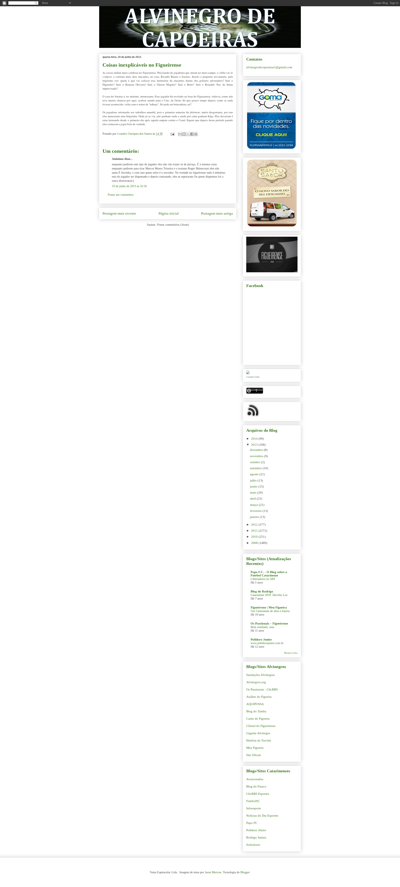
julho (254, 480)
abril (253, 498)
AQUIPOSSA (255, 704)
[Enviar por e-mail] (180, 134)
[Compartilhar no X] (188, 134)
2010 (255, 536)
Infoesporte (253, 808)
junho (254, 486)
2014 (255, 438)
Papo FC (251, 823)
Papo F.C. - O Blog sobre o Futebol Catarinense (269, 573)
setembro (256, 468)
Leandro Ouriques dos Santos (135, 133)
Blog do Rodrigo (262, 591)
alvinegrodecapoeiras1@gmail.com (269, 67)
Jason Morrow (213, 872)
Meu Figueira (255, 747)
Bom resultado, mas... (263, 627)
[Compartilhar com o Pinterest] (196, 134)
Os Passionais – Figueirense (269, 623)
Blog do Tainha (256, 711)
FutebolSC (253, 801)
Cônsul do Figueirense (260, 726)
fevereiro (256, 511)
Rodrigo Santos (256, 837)
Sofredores (253, 844)
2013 (255, 444)
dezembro (257, 450)
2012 (255, 524)
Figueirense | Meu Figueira (269, 607)
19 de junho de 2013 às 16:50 (129, 186)
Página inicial (169, 213)
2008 (255, 543)
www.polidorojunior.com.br (267, 643)
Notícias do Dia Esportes (262, 815)
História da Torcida (258, 740)
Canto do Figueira (258, 718)
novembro (257, 456)
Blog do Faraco (256, 786)
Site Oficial (253, 755)
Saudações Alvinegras (260, 675)
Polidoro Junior (261, 639)
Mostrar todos (291, 653)
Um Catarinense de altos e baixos (270, 611)
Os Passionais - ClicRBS (262, 689)
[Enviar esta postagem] (172, 133)
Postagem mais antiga (217, 213)
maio (253, 492)
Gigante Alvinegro (258, 733)
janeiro (255, 517)
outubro (255, 462)
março (254, 504)
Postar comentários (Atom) (173, 224)
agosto (254, 474)
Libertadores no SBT (263, 579)
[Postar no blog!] (184, 134)
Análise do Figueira (259, 696)
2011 (255, 530)
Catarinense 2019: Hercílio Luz (269, 595)
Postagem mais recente (119, 213)
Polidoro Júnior (256, 830)
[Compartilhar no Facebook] (192, 134)
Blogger (245, 872)
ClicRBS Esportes (257, 793)
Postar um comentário (121, 194)
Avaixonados (254, 779)
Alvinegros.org (256, 682)
